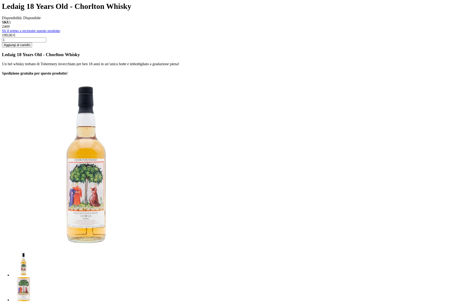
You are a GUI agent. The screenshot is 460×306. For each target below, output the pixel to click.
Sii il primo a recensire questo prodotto (31, 31)
